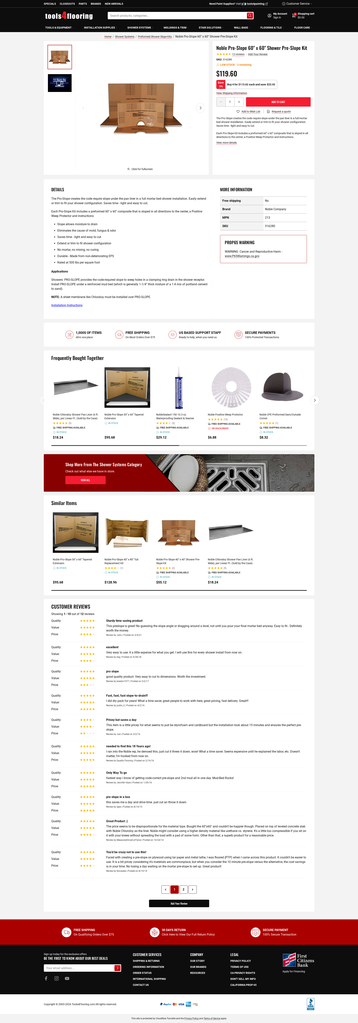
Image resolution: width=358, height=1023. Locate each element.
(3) (173, 423)
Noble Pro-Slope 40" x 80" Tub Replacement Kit (121, 561)
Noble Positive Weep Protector (225, 414)
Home (107, 36)
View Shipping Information (231, 93)
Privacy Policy (191, 1018)
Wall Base (241, 27)
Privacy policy (240, 960)
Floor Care (302, 27)
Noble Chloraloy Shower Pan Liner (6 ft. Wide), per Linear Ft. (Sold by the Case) (75, 416)
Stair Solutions (210, 27)
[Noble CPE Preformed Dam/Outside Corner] (282, 387)
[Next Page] (192, 889)
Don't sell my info (243, 978)
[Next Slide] (314, 400)
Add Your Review (258, 54)
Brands (96, 3)
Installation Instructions (66, 305)
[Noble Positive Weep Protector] (231, 387)
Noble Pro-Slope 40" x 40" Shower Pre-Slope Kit (178, 561)
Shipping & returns (146, 960)
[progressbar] (179, 445)
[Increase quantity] (239, 101)
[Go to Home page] (69, 15)
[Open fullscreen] (142, 108)
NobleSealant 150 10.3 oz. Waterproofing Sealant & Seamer (175, 416)
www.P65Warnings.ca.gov (242, 256)
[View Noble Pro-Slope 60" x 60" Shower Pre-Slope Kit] (60, 57)
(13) (226, 419)
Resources (197, 972)
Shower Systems (139, 27)
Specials (50, 3)
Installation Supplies (99, 27)
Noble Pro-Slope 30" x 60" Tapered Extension (124, 416)
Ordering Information (148, 966)
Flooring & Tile (271, 27)
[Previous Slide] (43, 400)
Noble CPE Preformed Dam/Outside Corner (280, 416)
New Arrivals (114, 3)
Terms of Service (212, 1018)
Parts (83, 3)
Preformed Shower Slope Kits (155, 36)
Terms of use (239, 966)
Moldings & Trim (175, 27)
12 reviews (238, 54)
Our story (197, 960)
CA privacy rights (242, 972)
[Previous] (83, 107)
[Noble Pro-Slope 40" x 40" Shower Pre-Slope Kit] (179, 532)
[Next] (200, 107)
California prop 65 (243, 984)
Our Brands (198, 966)
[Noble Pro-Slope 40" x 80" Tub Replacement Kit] (127, 532)
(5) (70, 423)
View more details (226, 142)
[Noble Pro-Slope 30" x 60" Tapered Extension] (127, 387)
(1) (276, 423)
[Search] (250, 16)
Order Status (142, 972)
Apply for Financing (293, 971)
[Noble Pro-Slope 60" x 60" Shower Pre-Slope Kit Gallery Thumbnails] (60, 70)
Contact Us (141, 984)
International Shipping (149, 978)
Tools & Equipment (58, 27)
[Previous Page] (165, 889)
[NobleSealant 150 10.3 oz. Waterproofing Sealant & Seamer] (179, 387)
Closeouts (67, 3)
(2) (173, 568)
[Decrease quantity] (221, 101)
